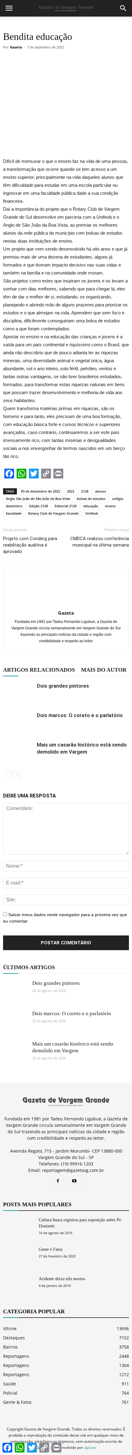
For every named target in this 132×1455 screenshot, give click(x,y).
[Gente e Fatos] (18, 1257)
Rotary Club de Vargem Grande (53, 513)
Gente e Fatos (50, 1249)
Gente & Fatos (17, 1402)
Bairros (10, 1347)
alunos (100, 491)
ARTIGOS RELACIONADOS (39, 670)
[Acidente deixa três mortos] (18, 1286)
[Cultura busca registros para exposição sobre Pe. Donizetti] (18, 1227)
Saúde (9, 1384)
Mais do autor (103, 670)
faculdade (13, 513)
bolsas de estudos (91, 498)
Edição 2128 (38, 506)
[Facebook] (58, 1181)
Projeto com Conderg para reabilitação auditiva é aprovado (30, 545)
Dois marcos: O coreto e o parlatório (80, 715)
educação (90, 506)
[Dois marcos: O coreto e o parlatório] (18, 722)
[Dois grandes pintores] (18, 693)
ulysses (90, 1447)
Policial (10, 1393)
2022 (70, 491)
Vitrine (10, 1328)
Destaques (14, 1338)
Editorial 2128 (65, 506)
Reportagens (16, 1356)
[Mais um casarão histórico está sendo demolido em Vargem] (18, 751)
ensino (110, 506)
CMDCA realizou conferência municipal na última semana (99, 542)
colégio (117, 498)
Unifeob (91, 513)
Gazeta (16, 47)
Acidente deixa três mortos (62, 1278)
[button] (123, 8)
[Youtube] (74, 1181)
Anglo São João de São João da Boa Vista (38, 498)
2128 (84, 491)
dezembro (14, 506)
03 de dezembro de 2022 (40, 491)
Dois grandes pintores (63, 686)
